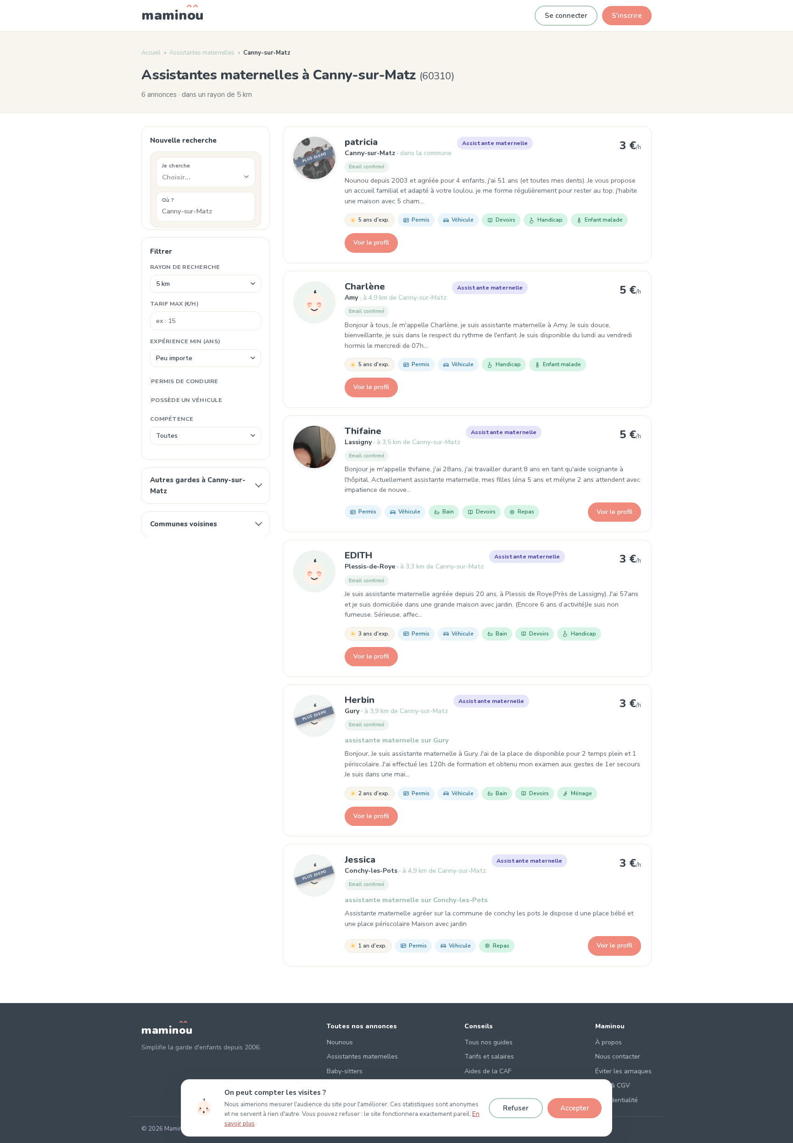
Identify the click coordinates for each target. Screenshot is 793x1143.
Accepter (574, 1108)
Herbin (359, 700)
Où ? (168, 199)
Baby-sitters (345, 1071)
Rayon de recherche (185, 266)
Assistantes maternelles (202, 53)
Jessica (360, 859)
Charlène (365, 286)
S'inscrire (627, 15)
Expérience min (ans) (185, 341)
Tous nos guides (488, 1042)
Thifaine (363, 431)
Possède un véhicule (186, 399)
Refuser (516, 1108)
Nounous (340, 1042)
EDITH (358, 555)
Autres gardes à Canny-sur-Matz (198, 485)
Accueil (151, 53)
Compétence (172, 418)
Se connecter (566, 15)
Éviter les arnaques (623, 1071)
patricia (361, 142)
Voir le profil (371, 242)
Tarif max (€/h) (174, 303)
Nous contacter (617, 1056)
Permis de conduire (184, 381)
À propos (608, 1042)
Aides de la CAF (487, 1071)
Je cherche (176, 165)
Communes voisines (183, 523)
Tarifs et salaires (489, 1056)
